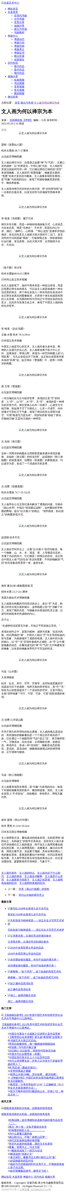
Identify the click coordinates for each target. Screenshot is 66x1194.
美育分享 (19, 22)
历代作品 (39, 1176)
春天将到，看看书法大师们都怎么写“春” (33, 1157)
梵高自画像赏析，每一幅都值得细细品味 (32, 1044)
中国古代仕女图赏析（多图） (25, 1054)
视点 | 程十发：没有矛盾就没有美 (28, 1127)
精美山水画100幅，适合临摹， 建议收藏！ (34, 1074)
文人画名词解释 (33, 876)
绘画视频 (19, 79)
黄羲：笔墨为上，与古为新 (24, 1147)
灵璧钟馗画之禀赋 (20, 1071)
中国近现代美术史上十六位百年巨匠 (29, 1057)
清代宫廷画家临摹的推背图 (24, 1140)
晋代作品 (19, 69)
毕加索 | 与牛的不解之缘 (22, 1047)
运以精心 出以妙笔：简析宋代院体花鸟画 (32, 1050)
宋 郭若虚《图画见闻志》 (23, 1067)
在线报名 (19, 59)
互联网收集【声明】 (21, 120)
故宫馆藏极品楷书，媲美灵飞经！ (29, 1171)
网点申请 (19, 56)
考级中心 (28, 1176)
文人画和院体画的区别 (32, 883)
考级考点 (19, 49)
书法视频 (19, 83)
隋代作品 (19, 73)
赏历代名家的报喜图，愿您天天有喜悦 (31, 1143)
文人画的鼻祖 (14, 876)
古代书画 (19, 19)
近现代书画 (20, 15)
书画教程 (19, 32)
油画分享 (19, 25)
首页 (17, 102)
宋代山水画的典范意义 (31, 895)
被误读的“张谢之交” (21, 1154)
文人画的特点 (27, 873)
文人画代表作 (9, 873)
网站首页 (6, 1176)
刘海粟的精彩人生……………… (27, 1130)
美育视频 (19, 86)
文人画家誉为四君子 (17, 879)
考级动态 (19, 39)
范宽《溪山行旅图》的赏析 (34, 889)
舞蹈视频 (19, 93)
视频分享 (50, 1176)
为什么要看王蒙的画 (20, 1133)
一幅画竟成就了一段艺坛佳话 (25, 1150)
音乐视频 (19, 90)
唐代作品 (19, 66)
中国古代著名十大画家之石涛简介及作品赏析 (34, 1033)
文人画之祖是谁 (41, 879)
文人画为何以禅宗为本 (47, 102)
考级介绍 (19, 42)
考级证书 (19, 52)
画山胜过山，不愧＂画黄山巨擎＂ (28, 1137)
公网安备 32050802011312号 (35, 1189)
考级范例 (19, 46)
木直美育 (17, 1176)
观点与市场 (20, 29)
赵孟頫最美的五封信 (21, 1160)
